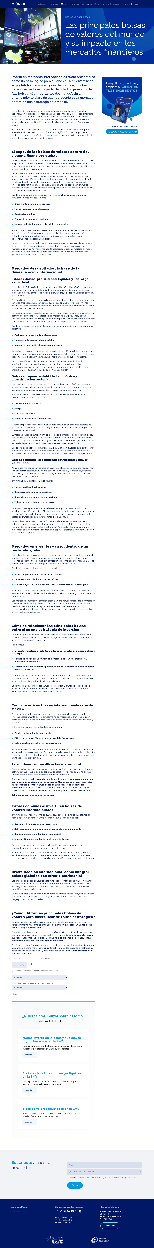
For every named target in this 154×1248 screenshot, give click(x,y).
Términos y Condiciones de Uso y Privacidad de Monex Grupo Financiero (106, 1178)
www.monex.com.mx (18, 1212)
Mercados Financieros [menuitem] (70, 4)
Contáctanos (110, 1226)
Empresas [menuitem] (126, 4)
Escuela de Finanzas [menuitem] (111, 4)
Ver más (28, 1055)
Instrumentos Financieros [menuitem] (48, 4)
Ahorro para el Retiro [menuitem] (90, 4)
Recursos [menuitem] (137, 4)
